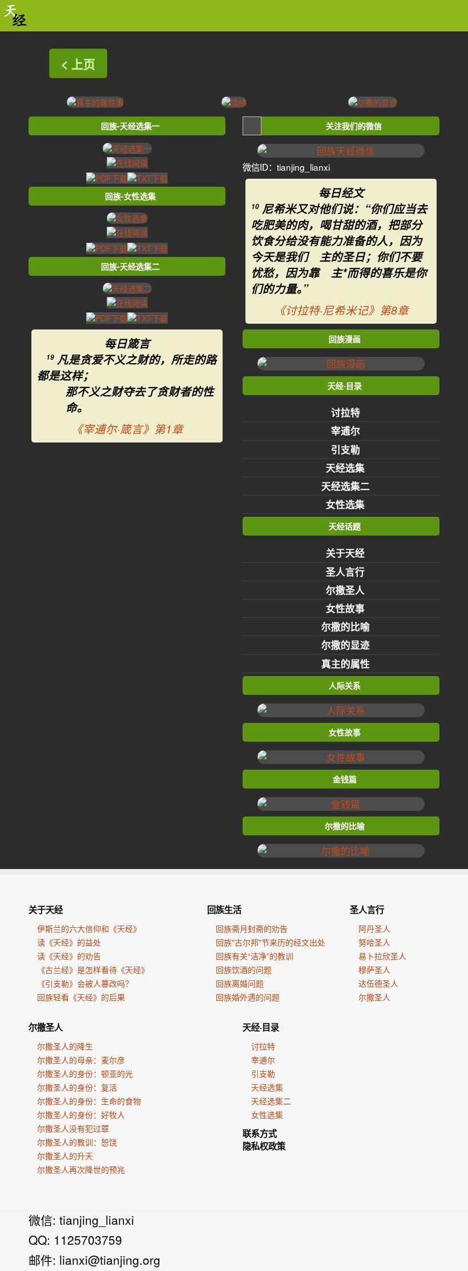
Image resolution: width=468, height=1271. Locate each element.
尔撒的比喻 (345, 626)
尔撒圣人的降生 (65, 1046)
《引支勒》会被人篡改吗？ (85, 983)
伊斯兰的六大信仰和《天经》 (89, 928)
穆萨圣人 (374, 969)
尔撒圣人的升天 (65, 1155)
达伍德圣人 (378, 983)
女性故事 (345, 608)
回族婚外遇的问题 (248, 997)
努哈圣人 (374, 942)
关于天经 (345, 553)
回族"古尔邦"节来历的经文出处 (270, 942)
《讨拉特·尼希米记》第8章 (341, 310)
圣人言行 (345, 571)
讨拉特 (345, 412)
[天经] (15, 15)
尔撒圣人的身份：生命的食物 (89, 1101)
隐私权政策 (264, 1146)
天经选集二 (345, 486)
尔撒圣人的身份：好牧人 (81, 1114)
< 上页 (78, 63)
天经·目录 (261, 1027)
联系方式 (260, 1133)
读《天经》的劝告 (69, 956)
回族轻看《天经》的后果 (81, 997)
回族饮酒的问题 (244, 969)
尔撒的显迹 (345, 644)
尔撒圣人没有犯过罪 (73, 1128)
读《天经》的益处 (69, 942)
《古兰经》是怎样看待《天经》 (93, 969)
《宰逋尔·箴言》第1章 (127, 429)
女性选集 (345, 504)
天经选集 (345, 467)
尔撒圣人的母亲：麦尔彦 (81, 1059)
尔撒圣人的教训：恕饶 (77, 1142)
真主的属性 (345, 663)
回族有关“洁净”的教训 (254, 956)
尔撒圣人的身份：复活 (77, 1087)
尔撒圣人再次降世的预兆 (81, 1169)
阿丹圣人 (374, 928)
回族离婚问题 (240, 983)
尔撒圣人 (345, 590)
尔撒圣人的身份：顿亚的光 (85, 1073)
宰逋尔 (345, 430)
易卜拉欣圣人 (382, 956)
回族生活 (224, 909)
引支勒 (345, 449)
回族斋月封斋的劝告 (252, 928)
